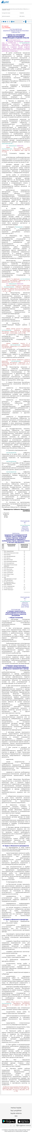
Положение (19, 227)
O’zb (27, 21)
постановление (15, 452)
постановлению (25, 525)
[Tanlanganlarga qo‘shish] (2, 22)
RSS (16, 1116)
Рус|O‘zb (30, 21)
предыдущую (13, 145)
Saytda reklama (16, 1113)
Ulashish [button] (23, 16)
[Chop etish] (13, 22)
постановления (25, 279)
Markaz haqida (16, 1108)
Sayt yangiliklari (16, 1110)
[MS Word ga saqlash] (12, 22)
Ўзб (26, 21)
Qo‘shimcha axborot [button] (6, 16)
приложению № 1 (7, 143)
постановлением (24, 43)
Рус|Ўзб (28, 21)
